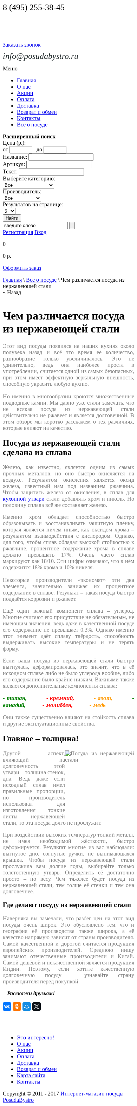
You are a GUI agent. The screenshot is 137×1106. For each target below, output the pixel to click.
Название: (15, 157)
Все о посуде (32, 125)
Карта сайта (31, 1075)
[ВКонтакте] (7, 1006)
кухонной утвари (24, 499)
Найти (12, 218)
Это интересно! (35, 1037)
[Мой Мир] (26, 1006)
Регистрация (18, 232)
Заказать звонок (22, 45)
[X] (36, 1006)
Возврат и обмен (37, 112)
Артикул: (14, 164)
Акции (25, 93)
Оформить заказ (22, 268)
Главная (26, 80)
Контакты (28, 118)
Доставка (28, 106)
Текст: (10, 171)
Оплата (25, 99)
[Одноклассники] (17, 1006)
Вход (40, 232)
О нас (24, 87)
